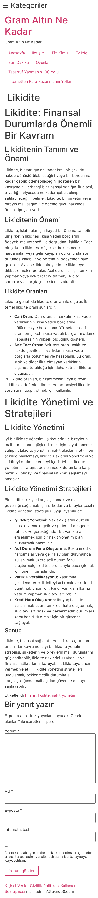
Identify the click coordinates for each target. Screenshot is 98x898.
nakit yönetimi (64, 695)
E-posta (13, 810)
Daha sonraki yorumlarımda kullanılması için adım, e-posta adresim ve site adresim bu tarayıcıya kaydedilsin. (49, 856)
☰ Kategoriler (24, 5)
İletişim (38, 53)
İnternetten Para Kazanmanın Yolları (40, 81)
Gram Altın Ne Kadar (36, 25)
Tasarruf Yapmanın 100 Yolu (33, 71)
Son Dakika (18, 62)
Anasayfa (16, 53)
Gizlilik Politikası (44, 885)
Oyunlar (43, 62)
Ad (9, 791)
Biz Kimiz (60, 53)
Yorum (12, 731)
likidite (44, 695)
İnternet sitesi (17, 829)
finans (30, 695)
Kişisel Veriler (17, 885)
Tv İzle (81, 53)
